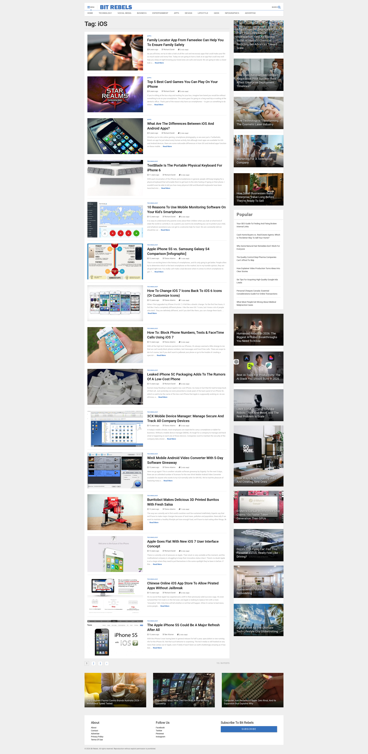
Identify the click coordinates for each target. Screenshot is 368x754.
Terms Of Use (97, 739)
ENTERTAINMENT (160, 13)
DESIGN (188, 13)
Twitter (159, 730)
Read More (159, 63)
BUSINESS (142, 13)
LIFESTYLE (203, 13)
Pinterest (160, 733)
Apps (149, 36)
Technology (152, 161)
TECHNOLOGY (105, 13)
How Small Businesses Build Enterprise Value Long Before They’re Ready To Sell (255, 197)
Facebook (160, 727)
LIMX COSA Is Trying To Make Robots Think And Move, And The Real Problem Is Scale (258, 412)
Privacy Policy (97, 736)
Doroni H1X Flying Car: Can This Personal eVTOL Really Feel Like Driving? (257, 552)
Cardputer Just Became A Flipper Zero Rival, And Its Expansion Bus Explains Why (250, 702)
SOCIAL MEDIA (124, 13)
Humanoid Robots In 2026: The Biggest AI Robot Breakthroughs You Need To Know (257, 337)
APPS (176, 13)
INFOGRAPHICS (232, 13)
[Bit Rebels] (114, 8)
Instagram (160, 736)
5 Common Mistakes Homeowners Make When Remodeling (253, 589)
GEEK (216, 13)
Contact (94, 730)
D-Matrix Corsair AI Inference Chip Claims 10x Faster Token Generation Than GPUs (258, 514)
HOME (90, 13)
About (93, 727)
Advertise (95, 733)
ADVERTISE (250, 13)
